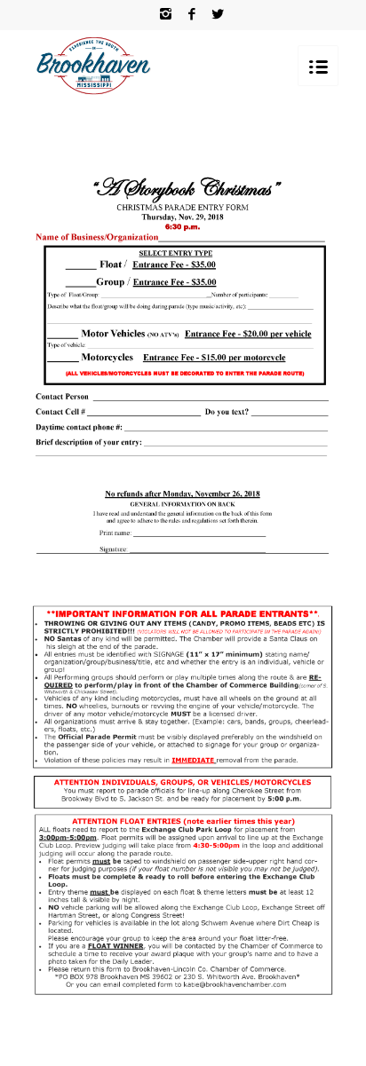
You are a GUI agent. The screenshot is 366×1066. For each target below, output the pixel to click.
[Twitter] (217, 14)
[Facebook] (191, 14)
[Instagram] (166, 14)
